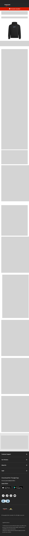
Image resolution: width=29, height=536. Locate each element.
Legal (3, 470)
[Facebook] (3, 495)
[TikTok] (7, 495)
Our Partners (5, 459)
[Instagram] (11, 495)
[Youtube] (15, 495)
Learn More (5, 483)
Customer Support (6, 454)
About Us (4, 465)
